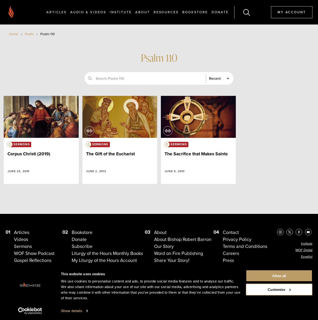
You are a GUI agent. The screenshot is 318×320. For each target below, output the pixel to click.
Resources (166, 12)
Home (13, 33)
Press (228, 260)
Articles (56, 12)
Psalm (29, 33)
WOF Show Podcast (34, 253)
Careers (231, 253)
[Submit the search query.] (90, 78)
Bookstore (195, 12)
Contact (231, 232)
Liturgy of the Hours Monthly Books (107, 253)
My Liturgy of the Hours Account (104, 260)
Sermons (23, 246)
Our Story (164, 246)
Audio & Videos (88, 12)
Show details (71, 311)
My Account (291, 12)
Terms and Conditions (245, 246)
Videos (21, 239)
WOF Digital (303, 250)
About (142, 12)
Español (306, 256)
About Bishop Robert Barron (182, 239)
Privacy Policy (237, 239)
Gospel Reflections (32, 260)
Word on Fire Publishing (178, 253)
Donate (220, 12)
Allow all (279, 276)
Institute (121, 12)
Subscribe (82, 246)
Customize (276, 290)
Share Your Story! (171, 260)
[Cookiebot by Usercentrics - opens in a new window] (30, 310)
